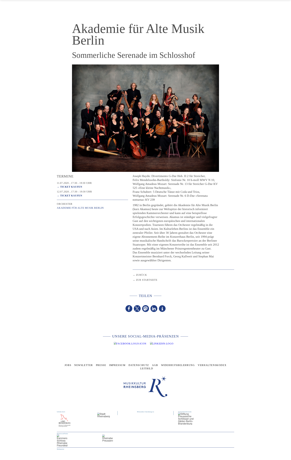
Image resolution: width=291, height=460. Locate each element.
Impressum (117, 365)
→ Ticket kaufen (69, 186)
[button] (128, 308)
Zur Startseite (146, 280)
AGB (155, 365)
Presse (101, 365)
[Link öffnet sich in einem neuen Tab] (130, 343)
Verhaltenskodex (212, 365)
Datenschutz (139, 365)
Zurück (141, 275)
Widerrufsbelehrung (178, 365)
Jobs (68, 365)
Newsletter (83, 365)
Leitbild (146, 368)
